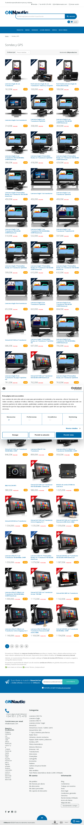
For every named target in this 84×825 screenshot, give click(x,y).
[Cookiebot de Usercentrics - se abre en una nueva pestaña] (73, 388)
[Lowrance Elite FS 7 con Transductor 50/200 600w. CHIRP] (16, 542)
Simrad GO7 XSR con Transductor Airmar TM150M (42, 593)
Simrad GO (32, 725)
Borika (31, 768)
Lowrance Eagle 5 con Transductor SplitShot (38, 120)
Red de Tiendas (63, 30)
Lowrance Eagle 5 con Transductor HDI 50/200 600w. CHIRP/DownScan (14, 157)
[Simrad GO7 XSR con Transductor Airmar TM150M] (42, 579)
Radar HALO (33, 735)
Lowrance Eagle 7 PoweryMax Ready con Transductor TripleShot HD (42, 341)
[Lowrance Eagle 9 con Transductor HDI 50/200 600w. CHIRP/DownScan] (67, 326)
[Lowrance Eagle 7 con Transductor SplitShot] (67, 179)
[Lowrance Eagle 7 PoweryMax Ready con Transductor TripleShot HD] (42, 326)
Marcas (27, 30)
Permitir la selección (42, 435)
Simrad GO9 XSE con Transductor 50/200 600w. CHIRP (67, 630)
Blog (62, 781)
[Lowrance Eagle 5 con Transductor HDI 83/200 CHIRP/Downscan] (67, 106)
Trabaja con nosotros (68, 786)
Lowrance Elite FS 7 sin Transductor (38, 450)
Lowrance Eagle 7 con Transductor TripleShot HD (65, 230)
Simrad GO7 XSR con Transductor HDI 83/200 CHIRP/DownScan (42, 377)
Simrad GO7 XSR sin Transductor (15, 340)
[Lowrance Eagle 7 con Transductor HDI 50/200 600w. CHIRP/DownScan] (42, 216)
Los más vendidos (45, 30)
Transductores (34, 752)
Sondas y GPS (33, 742)
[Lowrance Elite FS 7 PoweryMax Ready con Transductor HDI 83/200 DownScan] (42, 542)
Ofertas (54, 30)
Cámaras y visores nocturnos (39, 737)
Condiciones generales (68, 793)
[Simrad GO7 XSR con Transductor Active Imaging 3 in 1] (42, 507)
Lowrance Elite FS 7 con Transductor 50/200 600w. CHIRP (15, 556)
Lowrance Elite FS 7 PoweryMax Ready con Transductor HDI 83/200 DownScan (42, 557)
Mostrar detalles (72, 428)
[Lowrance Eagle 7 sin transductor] (42, 179)
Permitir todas (69, 435)
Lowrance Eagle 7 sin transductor (41, 193)
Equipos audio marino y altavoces (40, 739)
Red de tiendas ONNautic (69, 798)
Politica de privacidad (63, 688)
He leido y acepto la (50, 688)
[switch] (29, 420)
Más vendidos (33, 770)
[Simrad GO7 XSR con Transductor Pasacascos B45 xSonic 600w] (67, 507)
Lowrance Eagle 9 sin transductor (16, 303)
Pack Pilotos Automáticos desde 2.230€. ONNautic (46, 773)
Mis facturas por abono (37, 784)
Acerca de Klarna (66, 800)
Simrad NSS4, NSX (35, 730)
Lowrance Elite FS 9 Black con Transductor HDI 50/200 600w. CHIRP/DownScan (14, 594)
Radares (32, 763)
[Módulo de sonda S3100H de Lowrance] (67, 471)
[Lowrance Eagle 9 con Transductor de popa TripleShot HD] (16, 362)
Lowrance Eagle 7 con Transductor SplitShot (63, 193)
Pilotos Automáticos (36, 744)
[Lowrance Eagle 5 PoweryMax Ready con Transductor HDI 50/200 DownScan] (16, 179)
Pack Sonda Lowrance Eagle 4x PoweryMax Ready (66, 84)
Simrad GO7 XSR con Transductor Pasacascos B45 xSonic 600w (67, 521)
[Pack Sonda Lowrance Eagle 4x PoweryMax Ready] (67, 70)
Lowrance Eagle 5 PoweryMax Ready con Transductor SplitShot (41, 157)
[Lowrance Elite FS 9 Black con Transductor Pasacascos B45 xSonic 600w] (42, 616)
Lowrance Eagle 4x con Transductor (12, 84)
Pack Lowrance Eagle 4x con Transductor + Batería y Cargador (42, 84)
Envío (63, 788)
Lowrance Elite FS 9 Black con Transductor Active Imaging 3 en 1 (16, 630)
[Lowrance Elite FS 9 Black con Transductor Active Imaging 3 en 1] (16, 616)
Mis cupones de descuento (38, 791)
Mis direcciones (34, 786)
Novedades (35, 30)
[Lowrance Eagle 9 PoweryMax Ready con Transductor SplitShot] (67, 362)
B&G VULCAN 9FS (10, 485)
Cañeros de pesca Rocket (37, 766)
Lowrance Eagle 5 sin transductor (16, 120)
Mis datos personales (36, 788)
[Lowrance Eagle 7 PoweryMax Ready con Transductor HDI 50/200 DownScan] (67, 252)
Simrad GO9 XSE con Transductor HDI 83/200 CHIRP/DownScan (67, 556)
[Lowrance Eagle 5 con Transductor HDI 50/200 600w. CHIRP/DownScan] (16, 142)
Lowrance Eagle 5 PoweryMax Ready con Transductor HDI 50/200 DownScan (16, 194)
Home (7, 36)
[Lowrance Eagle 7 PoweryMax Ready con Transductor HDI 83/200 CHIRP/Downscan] (42, 252)
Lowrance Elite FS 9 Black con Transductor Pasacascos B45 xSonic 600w (40, 630)
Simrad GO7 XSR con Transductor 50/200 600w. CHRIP (16, 450)
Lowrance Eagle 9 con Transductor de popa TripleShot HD (15, 377)
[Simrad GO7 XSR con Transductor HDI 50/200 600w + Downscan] (42, 471)
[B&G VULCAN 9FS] (16, 471)
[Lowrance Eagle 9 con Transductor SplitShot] (42, 289)
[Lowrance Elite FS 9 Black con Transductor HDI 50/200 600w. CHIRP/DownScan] (16, 579)
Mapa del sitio (65, 803)
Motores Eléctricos (35, 747)
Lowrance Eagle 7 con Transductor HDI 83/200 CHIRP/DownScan (12, 231)
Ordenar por (11, 52)
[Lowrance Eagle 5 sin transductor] (16, 106)
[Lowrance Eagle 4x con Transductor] (16, 70)
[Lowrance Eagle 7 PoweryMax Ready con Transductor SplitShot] (16, 252)
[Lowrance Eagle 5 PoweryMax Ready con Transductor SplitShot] (42, 142)
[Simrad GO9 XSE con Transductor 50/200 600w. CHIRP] (67, 616)
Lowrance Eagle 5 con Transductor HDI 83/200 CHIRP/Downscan (64, 121)
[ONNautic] (17, 12)
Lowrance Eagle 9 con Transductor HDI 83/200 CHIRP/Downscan (64, 304)
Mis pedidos (33, 781)
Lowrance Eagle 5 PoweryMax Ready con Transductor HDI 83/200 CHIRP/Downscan (67, 157)
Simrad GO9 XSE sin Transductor (15, 521)
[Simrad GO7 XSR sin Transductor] (16, 326)
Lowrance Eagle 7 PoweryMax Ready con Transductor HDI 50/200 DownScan (67, 267)
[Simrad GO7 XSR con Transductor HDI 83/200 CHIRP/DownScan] (42, 362)
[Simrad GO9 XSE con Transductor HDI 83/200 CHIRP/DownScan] (67, 542)
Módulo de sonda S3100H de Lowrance (65, 485)
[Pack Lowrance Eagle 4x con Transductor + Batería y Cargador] (42, 70)
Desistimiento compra (70, 806)
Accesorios (32, 761)
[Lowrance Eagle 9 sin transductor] (16, 289)
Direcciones (33, 754)
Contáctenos (65, 784)
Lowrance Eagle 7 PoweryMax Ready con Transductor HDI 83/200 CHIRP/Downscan (42, 267)
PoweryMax (33, 756)
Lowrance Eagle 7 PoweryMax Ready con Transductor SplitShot (16, 267)
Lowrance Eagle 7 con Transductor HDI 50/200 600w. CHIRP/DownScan (40, 231)
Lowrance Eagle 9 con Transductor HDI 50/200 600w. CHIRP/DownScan (65, 341)
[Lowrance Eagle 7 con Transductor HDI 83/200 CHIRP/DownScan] (16, 216)
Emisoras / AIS (34, 749)
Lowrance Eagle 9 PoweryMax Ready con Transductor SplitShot (67, 377)
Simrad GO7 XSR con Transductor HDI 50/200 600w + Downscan (42, 485)
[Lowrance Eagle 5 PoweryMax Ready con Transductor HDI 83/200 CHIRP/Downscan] (67, 142)
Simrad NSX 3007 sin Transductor (67, 593)
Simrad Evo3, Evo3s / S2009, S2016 (41, 728)
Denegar (15, 435)
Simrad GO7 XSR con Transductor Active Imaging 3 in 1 (42, 521)
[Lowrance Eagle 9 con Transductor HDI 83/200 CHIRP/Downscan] (67, 289)
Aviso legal (64, 791)
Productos (20, 30)
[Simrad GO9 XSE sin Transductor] (16, 507)
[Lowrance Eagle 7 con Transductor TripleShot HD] (67, 216)
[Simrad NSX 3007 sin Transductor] (67, 579)
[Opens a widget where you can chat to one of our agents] (76, 821)
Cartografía (33, 759)
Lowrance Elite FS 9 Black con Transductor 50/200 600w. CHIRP (66, 450)
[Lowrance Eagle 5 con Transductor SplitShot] (42, 106)
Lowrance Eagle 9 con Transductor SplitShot (38, 303)
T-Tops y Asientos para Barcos (39, 732)
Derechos (64, 796)
